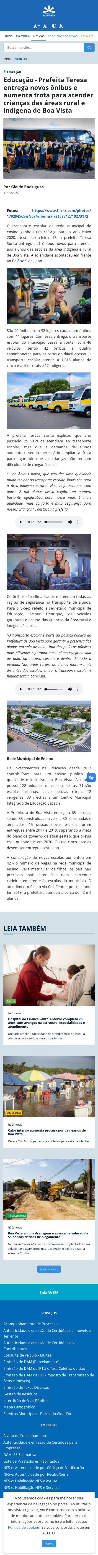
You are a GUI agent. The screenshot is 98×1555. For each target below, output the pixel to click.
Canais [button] (85, 36)
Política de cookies (24, 1527)
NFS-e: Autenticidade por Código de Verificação (43, 1467)
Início (9, 36)
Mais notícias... (49, 1269)
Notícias (38, 36)
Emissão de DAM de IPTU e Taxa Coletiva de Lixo (44, 1368)
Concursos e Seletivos (62, 36)
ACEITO (49, 1543)
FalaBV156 (49, 1292)
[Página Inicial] (49, 11)
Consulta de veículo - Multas (27, 1355)
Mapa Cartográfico (19, 1407)
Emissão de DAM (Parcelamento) (31, 1361)
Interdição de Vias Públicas (26, 1400)
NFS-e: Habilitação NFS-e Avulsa (30, 1480)
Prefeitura (23, 36)
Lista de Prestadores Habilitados (31, 1461)
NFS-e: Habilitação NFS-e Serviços (31, 1487)
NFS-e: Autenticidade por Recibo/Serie (36, 1474)
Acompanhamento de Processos (31, 1323)
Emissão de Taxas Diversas (26, 1387)
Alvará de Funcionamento (25, 1435)
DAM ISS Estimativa (19, 1454)
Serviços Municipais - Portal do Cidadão (37, 1413)
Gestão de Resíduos (20, 1394)
